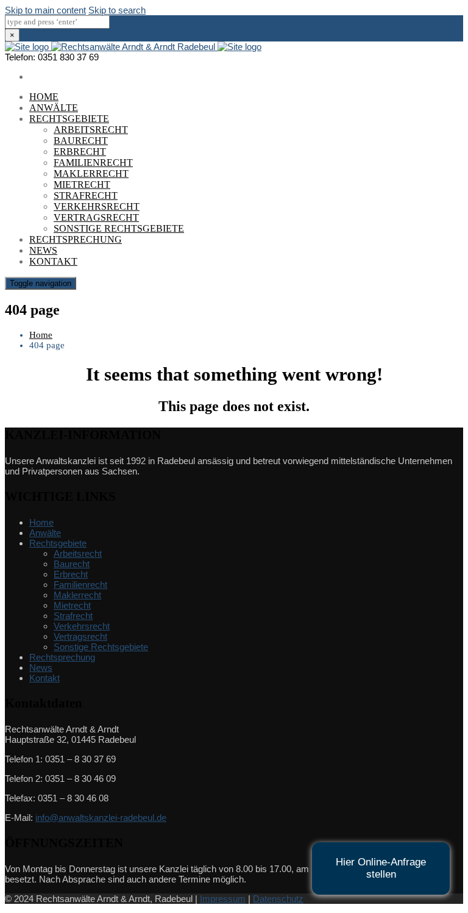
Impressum (223, 898)
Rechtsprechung (75, 239)
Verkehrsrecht (97, 206)
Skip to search (117, 10)
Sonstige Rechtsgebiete (119, 228)
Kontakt (53, 261)
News (43, 250)
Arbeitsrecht (91, 129)
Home (43, 96)
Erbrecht (80, 151)
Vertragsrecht (96, 217)
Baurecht (81, 140)
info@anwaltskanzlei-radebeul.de (100, 817)
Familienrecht (93, 162)
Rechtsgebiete (69, 118)
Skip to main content (45, 10)
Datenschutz (278, 898)
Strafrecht (86, 195)
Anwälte (53, 107)
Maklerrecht (91, 173)
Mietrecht (82, 184)
